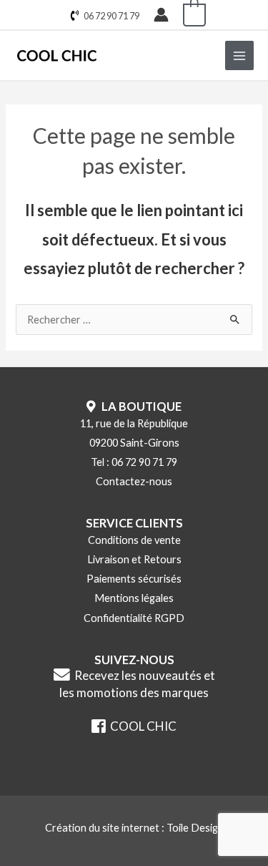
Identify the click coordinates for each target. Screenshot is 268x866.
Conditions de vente (134, 540)
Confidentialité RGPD (134, 618)
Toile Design (195, 828)
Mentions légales (134, 598)
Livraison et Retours (134, 559)
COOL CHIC (141, 726)
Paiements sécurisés (134, 579)
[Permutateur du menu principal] (239, 55)
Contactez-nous (134, 481)
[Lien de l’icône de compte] (161, 14)
